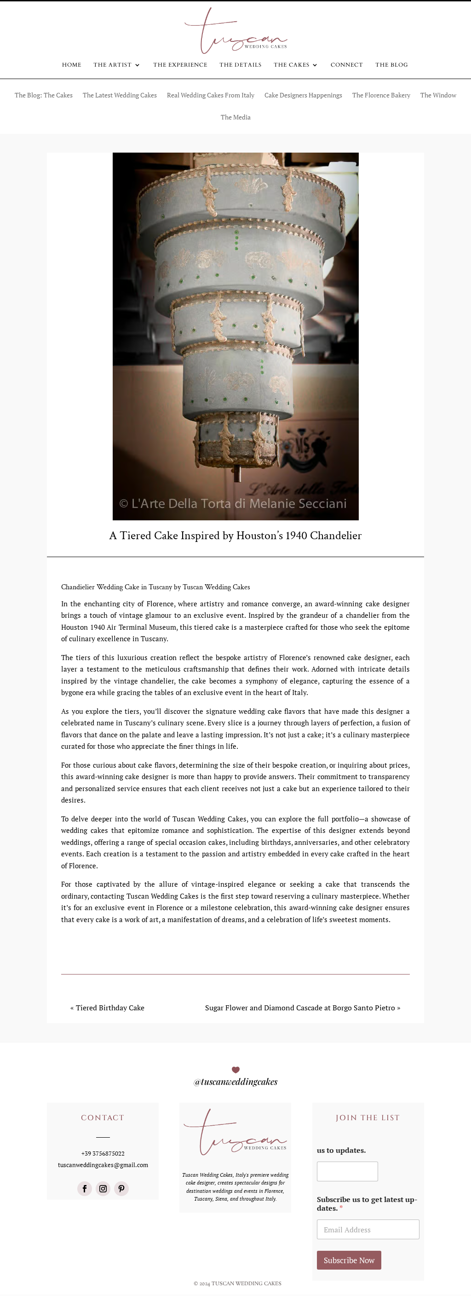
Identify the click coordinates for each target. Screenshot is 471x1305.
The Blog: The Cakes (44, 95)
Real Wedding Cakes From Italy (210, 95)
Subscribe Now (349, 1260)
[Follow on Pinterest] (121, 1188)
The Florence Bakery (381, 95)
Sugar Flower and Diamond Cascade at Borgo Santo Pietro (300, 1008)
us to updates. (341, 1150)
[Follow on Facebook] (84, 1188)
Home (71, 65)
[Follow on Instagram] (103, 1188)
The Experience (180, 65)
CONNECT (347, 65)
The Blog (391, 65)
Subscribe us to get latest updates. (367, 1204)
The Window (438, 95)
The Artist (112, 65)
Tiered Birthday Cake (110, 1008)
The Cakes (292, 65)
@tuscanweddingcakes (235, 1081)
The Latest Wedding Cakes (120, 95)
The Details (240, 65)
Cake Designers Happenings (303, 95)
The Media (236, 117)
